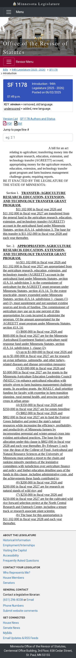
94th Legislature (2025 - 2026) (28, 69)
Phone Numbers (13, 605)
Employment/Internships (19, 545)
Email (30, 599)
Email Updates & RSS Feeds (20, 638)
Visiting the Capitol (15, 550)
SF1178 (53, 69)
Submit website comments (20, 610)
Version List (10, 118)
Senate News (11, 627)
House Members (13, 577)
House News (11, 622)
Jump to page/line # (16, 129)
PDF (9, 123)
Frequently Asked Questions (21, 560)
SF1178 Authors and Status (37, 118)
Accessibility (11, 555)
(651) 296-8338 (13, 599)
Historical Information (17, 540)
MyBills (7, 633)
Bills (5, 69)
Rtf (19, 123)
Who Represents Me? (16, 572)
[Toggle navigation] (8, 12)
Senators (9, 582)
